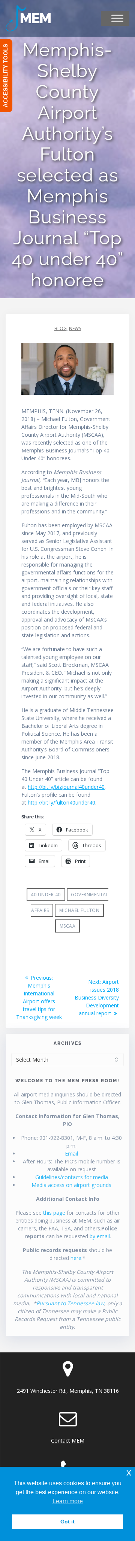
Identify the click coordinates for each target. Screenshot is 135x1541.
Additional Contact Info (67, 1198)
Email (71, 1153)
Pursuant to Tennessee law (70, 1303)
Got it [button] (67, 1522)
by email (100, 1236)
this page (54, 1212)
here (75, 1257)
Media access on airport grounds (71, 1184)
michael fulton (79, 910)
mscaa (68, 926)
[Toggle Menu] (117, 18)
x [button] (128, 1472)
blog (60, 328)
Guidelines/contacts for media (71, 1177)
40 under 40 (46, 894)
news (75, 328)
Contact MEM (67, 1440)
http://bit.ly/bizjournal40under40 (66, 786)
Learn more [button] (67, 1501)
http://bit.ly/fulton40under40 (61, 802)
